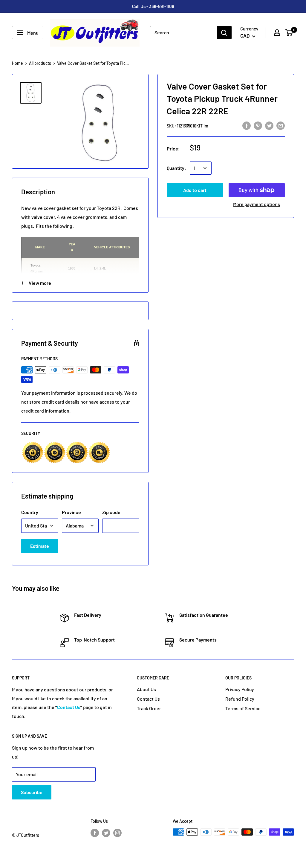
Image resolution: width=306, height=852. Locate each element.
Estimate (39, 546)
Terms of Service (243, 708)
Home (17, 63)
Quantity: (176, 168)
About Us (146, 689)
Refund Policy (239, 699)
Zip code (111, 512)
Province (71, 512)
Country (29, 512)
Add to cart (194, 190)
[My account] (277, 32)
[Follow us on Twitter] (106, 832)
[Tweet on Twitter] (269, 125)
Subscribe (31, 792)
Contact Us (148, 699)
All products (40, 63)
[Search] (224, 32)
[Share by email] (280, 125)
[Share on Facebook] (246, 125)
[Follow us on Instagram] (117, 832)
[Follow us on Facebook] (95, 832)
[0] (289, 32)
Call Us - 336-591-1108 (153, 6)
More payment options (256, 204)
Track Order (149, 708)
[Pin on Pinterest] (258, 125)
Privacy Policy (239, 689)
